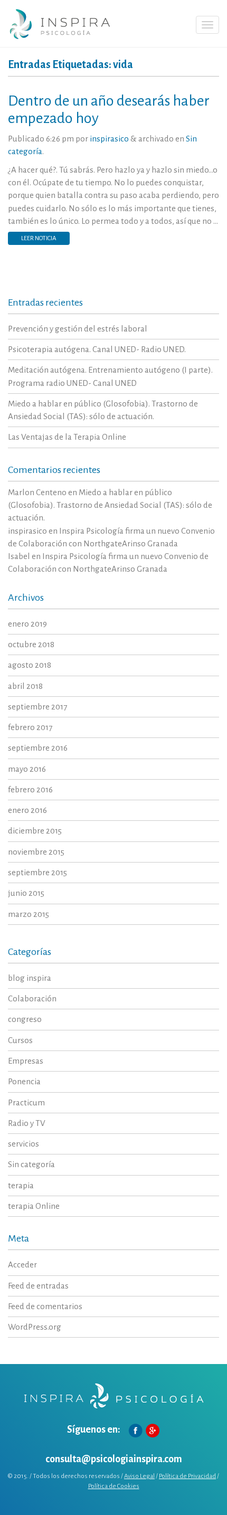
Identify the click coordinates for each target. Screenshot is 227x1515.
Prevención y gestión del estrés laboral (77, 328)
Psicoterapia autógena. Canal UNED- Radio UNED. (97, 349)
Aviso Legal (139, 1476)
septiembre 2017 (37, 706)
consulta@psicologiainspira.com (113, 1459)
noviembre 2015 (36, 851)
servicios (23, 1143)
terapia (21, 1185)
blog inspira (29, 977)
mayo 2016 (27, 768)
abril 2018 (25, 685)
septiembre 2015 (37, 872)
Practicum (26, 1102)
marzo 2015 (28, 914)
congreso (25, 1019)
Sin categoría (31, 1164)
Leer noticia (38, 238)
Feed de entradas (38, 1285)
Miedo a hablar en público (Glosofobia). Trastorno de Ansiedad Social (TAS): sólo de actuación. (103, 410)
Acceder (22, 1264)
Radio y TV (26, 1123)
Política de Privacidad (187, 1476)
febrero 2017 (30, 727)
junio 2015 (26, 892)
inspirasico (109, 138)
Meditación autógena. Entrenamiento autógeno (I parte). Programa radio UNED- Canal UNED (110, 376)
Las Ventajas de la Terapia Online (67, 436)
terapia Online (34, 1205)
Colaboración (32, 998)
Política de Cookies (113, 1486)
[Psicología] (59, 24)
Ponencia (24, 1081)
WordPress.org (34, 1326)
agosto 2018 (29, 664)
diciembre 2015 (35, 830)
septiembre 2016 (38, 747)
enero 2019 (27, 623)
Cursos (20, 1040)
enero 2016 (27, 810)
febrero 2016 (30, 789)
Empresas (25, 1060)
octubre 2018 (31, 644)
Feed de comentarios (45, 1306)
